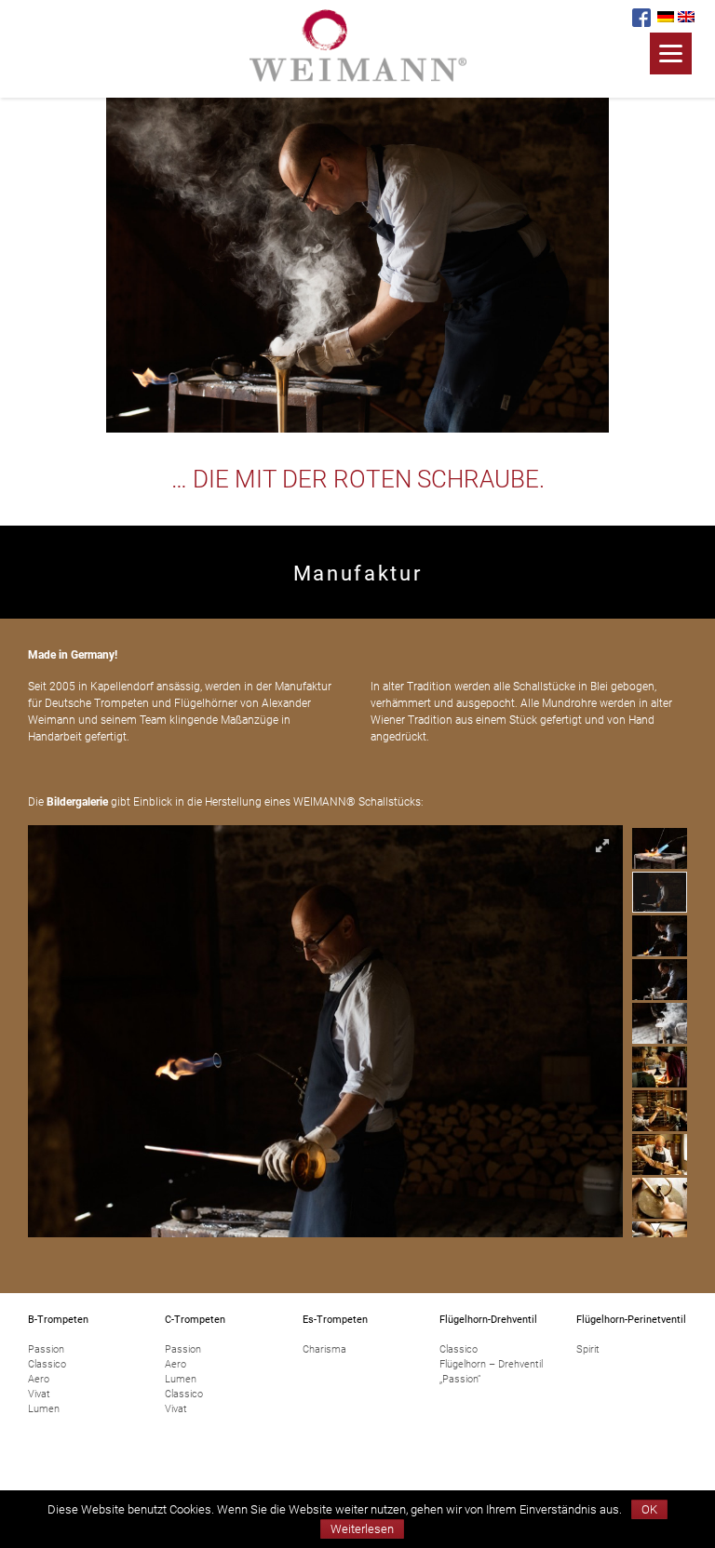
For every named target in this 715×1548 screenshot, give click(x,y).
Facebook (641, 18)
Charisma (324, 1349)
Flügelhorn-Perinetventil (631, 1320)
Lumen (44, 1409)
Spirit (588, 1349)
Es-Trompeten (335, 1320)
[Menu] (671, 53)
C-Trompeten (195, 1320)
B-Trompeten (58, 1320)
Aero (38, 1379)
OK (649, 1509)
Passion (46, 1349)
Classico (47, 1364)
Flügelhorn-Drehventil (488, 1320)
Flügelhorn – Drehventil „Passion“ (491, 1371)
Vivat (39, 1394)
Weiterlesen (362, 1529)
